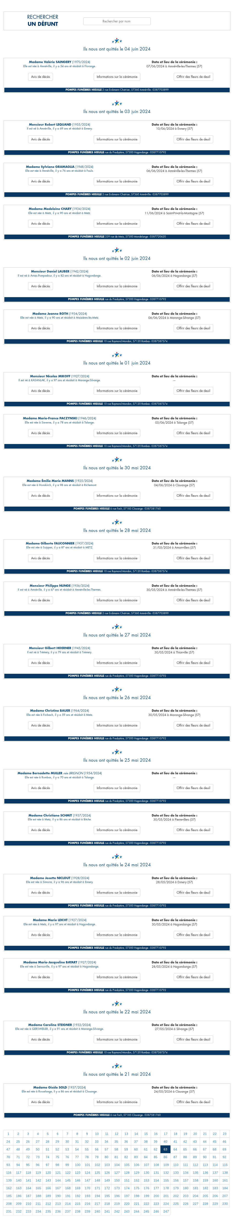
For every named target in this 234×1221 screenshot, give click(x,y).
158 (195, 1180)
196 (117, 1196)
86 (165, 1157)
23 (224, 1134)
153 (146, 1180)
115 (225, 1165)
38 (146, 1141)
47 (8, 1149)
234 (38, 1211)
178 (166, 1188)
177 (156, 1188)
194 (97, 1196)
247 (166, 1211)
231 (9, 1211)
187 (28, 1196)
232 (18, 1211)
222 (146, 1203)
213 (58, 1203)
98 (57, 1165)
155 (166, 1180)
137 (215, 1172)
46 (224, 1141)
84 (146, 1157)
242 (117, 1211)
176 (146, 1188)
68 (214, 1149)
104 (117, 1165)
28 (47, 1141)
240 (97, 1211)
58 (116, 1149)
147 (87, 1180)
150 (117, 1180)
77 (77, 1157)
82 (126, 1157)
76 (67, 1157)
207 (225, 1196)
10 (97, 1134)
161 (225, 1180)
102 (97, 1165)
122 (68, 1172)
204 (195, 1196)
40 (165, 1141)
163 (18, 1188)
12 (116, 1134)
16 (156, 1134)
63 (165, 1149)
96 (38, 1165)
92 (224, 1157)
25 (18, 1141)
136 (205, 1172)
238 (77, 1211)
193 (87, 1196)
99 (67, 1165)
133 (176, 1172)
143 (48, 1180)
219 (117, 1203)
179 (176, 1188)
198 (136, 1196)
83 (136, 1157)
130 (146, 1172)
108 (156, 1165)
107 (146, 1165)
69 (224, 1149)
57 (106, 1149)
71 (18, 1157)
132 (166, 1172)
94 (18, 1165)
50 (38, 1149)
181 (195, 1188)
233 (28, 1211)
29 (57, 1141)
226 (186, 1203)
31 (77, 1141)
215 (77, 1203)
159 (205, 1180)
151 (127, 1180)
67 (205, 1149)
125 (97, 1172)
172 (107, 1188)
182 (205, 1188)
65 (185, 1149)
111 (185, 1165)
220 (127, 1203)
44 (205, 1141)
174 (127, 1188)
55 (87, 1149)
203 (186, 1196)
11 (107, 1134)
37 (136, 1141)
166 (48, 1188)
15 (146, 1134)
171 (97, 1188)
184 (225, 1188)
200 (156, 1196)
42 (185, 1141)
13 (126, 1134)
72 (28, 1157)
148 (97, 1180)
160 (215, 1180)
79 (96, 1157)
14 (136, 1134)
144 (58, 1180)
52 (57, 1149)
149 (107, 1180)
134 (186, 1172)
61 (146, 1149)
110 (175, 1165)
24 (8, 1141)
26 (28, 1141)
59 (126, 1149)
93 (8, 1165)
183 (215, 1188)
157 (186, 1180)
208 (9, 1203)
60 (136, 1149)
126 (107, 1172)
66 (195, 1149)
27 (38, 1141)
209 (18, 1203)
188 (38, 1196)
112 (195, 1165)
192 (77, 1196)
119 (38, 1172)
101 (87, 1165)
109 (166, 1165)
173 (117, 1188)
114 (215, 1165)
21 (205, 1134)
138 (225, 1172)
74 (47, 1157)
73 (38, 1157)
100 (77, 1165)
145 (68, 1180)
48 (18, 1149)
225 (176, 1203)
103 (107, 1165)
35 (116, 1141)
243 (127, 1211)
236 (58, 1211)
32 (87, 1141)
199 (146, 1196)
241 (107, 1211)
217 (97, 1203)
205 (205, 1196)
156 (176, 1180)
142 (38, 1180)
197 (127, 1196)
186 (18, 1196)
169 (77, 1188)
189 (48, 1196)
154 (156, 1180)
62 (155, 1149)
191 (68, 1196)
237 (68, 1211)
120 (48, 1172)
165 (38, 1188)
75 (57, 1157)
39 (155, 1141)
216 (87, 1203)
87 (175, 1157)
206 (215, 1196)
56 (96, 1149)
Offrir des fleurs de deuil (193, 76)
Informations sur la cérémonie (117, 76)
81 (116, 1157)
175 (136, 1188)
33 (96, 1141)
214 (68, 1203)
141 (28, 1180)
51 (47, 1149)
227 (195, 1203)
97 (47, 1165)
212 (48, 1203)
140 (18, 1180)
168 (68, 1188)
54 (77, 1149)
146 (77, 1180)
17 (166, 1134)
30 (67, 1141)
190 (58, 1196)
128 (127, 1172)
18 (175, 1134)
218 (107, 1203)
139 (9, 1180)
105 (127, 1165)
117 (18, 1172)
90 (205, 1157)
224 (166, 1203)
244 (136, 1211)
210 (28, 1203)
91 (214, 1157)
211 (38, 1203)
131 (156, 1172)
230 (225, 1203)
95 (28, 1165)
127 (117, 1172)
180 (186, 1188)
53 (67, 1149)
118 (28, 1172)
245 (146, 1211)
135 (195, 1172)
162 (9, 1188)
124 (87, 1172)
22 (215, 1134)
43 (195, 1141)
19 (185, 1134)
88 (185, 1157)
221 (136, 1203)
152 (136, 1180)
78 (87, 1157)
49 (28, 1149)
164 (28, 1188)
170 (87, 1188)
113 (205, 1165)
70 (8, 1157)
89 (195, 1157)
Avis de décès (40, 76)
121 (58, 1172)
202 (176, 1196)
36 (126, 1141)
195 (107, 1196)
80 (106, 1157)
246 (156, 1211)
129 (136, 1172)
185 (9, 1196)
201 (166, 1196)
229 (215, 1203)
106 (136, 1165)
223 (156, 1203)
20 (195, 1134)
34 (106, 1141)
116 (8, 1172)
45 (214, 1141)
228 (205, 1203)
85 (155, 1157)
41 (175, 1141)
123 (77, 1172)
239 (87, 1211)
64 (175, 1149)
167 (58, 1188)
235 (48, 1211)
